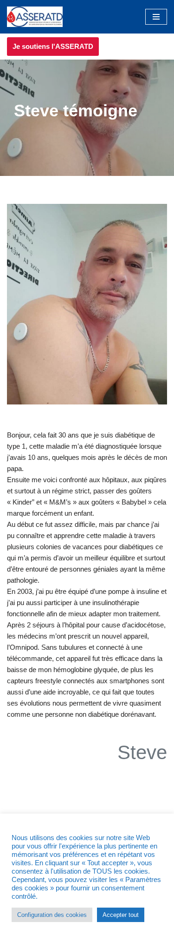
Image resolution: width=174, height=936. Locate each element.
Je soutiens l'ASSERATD (53, 46)
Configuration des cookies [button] (52, 914)
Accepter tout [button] (121, 914)
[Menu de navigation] (156, 17)
